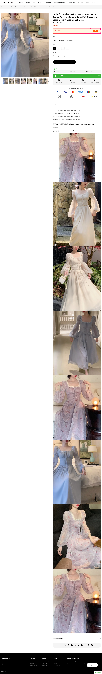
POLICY (44, 658)
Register (56, 663)
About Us (32, 661)
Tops (33, 2)
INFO (55, 658)
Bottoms (40, 2)
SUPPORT (32, 658)
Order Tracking (57, 665)
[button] (2, 81)
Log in (55, 661)
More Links (72, 2)
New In (21, 2)
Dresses (27, 2)
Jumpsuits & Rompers (60, 2)
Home (2, 7)
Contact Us (32, 663)
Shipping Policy (45, 661)
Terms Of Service (33, 665)
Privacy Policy (45, 665)
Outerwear (48, 2)
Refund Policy (45, 663)
